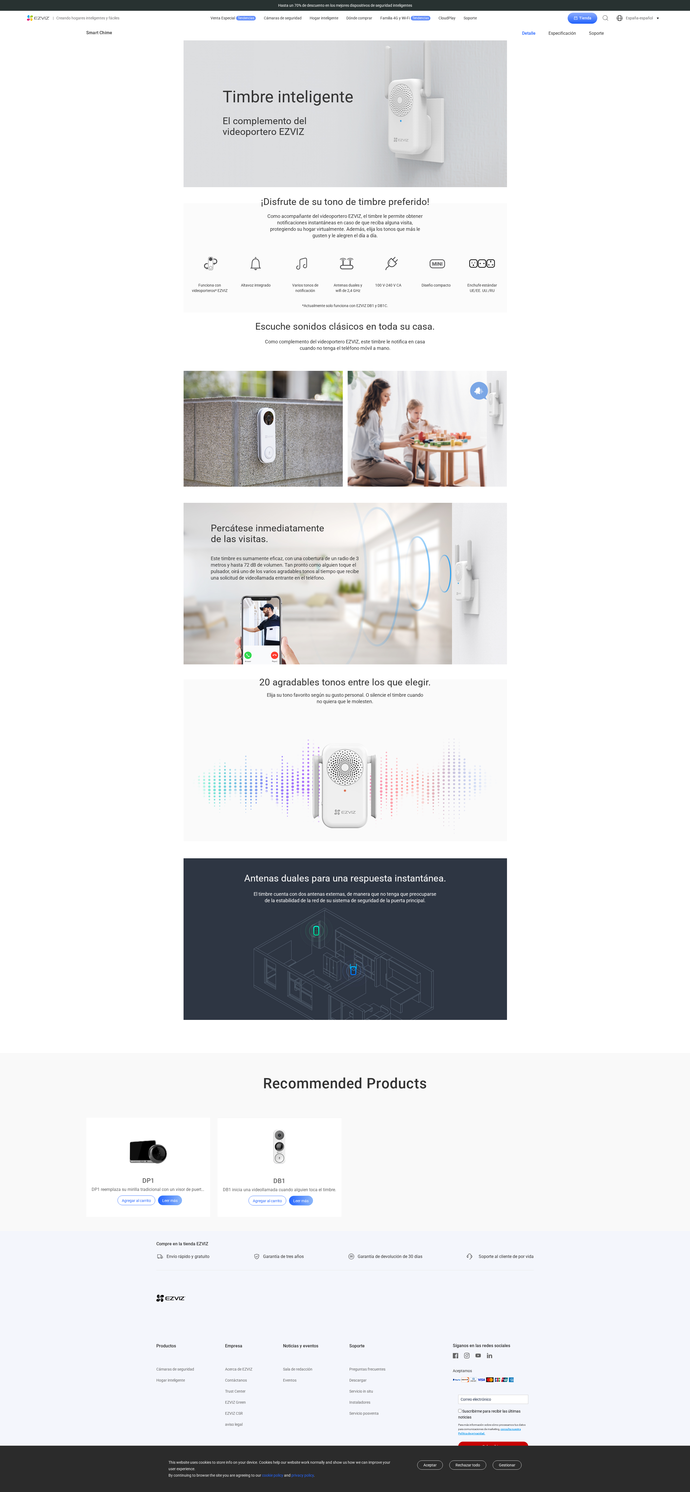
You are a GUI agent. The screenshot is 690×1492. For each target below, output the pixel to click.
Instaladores (359, 1402)
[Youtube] (479, 1356)
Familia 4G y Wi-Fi (404, 18)
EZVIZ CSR (234, 1413)
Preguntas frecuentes (367, 1369)
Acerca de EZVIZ (238, 1369)
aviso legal (234, 1424)
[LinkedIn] (491, 1356)
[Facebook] (457, 1356)
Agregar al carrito (136, 1200)
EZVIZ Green (235, 1402)
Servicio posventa (364, 1413)
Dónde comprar (359, 18)
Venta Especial (232, 18)
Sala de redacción (297, 1369)
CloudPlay (447, 18)
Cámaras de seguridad (283, 18)
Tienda (585, 18)
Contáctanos (236, 1380)
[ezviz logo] (38, 18)
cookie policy (272, 1475)
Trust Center (235, 1391)
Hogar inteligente (324, 18)
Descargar (358, 1380)
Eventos (289, 1380)
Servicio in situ (361, 1391)
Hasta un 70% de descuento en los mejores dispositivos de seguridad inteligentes (345, 5)
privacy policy (302, 1475)
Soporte (470, 18)
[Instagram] (468, 1356)
